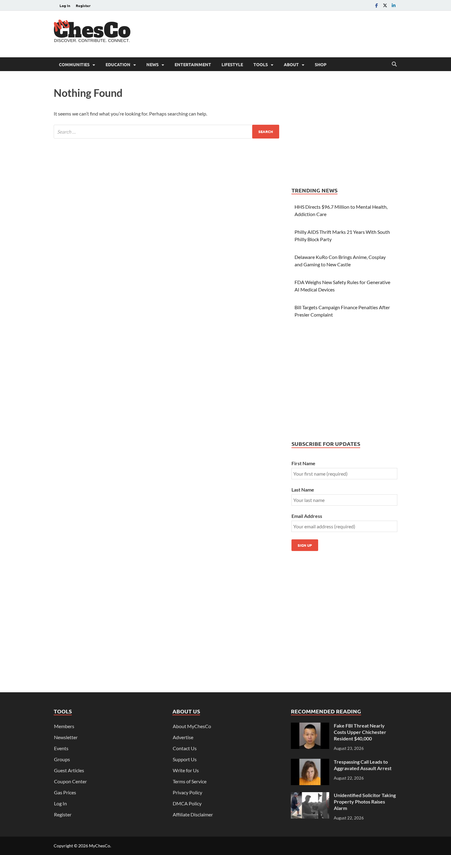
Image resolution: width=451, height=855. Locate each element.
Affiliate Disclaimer (193, 814)
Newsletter (66, 737)
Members (64, 726)
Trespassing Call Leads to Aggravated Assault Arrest (362, 765)
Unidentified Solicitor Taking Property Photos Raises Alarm (365, 801)
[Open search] (394, 64)
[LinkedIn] (393, 5)
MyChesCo (99, 845)
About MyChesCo (192, 726)
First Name (303, 463)
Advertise (183, 737)
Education (118, 64)
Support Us (185, 759)
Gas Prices (65, 792)
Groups (62, 759)
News (152, 64)
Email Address (306, 516)
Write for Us (186, 770)
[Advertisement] (285, 33)
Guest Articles (69, 770)
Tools (260, 64)
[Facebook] (376, 5)
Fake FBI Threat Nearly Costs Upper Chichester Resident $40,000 (360, 732)
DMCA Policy (187, 803)
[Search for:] (166, 132)
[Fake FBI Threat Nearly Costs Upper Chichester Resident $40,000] (310, 726)
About (291, 64)
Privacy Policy (187, 792)
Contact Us (185, 748)
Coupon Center (70, 781)
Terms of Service (189, 781)
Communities (74, 64)
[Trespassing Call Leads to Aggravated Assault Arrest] (310, 762)
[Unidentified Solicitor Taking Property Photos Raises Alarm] (310, 796)
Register (83, 5)
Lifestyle (232, 64)
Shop (320, 64)
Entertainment (193, 64)
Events (61, 748)
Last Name (302, 489)
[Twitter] (385, 5)
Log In (65, 5)
